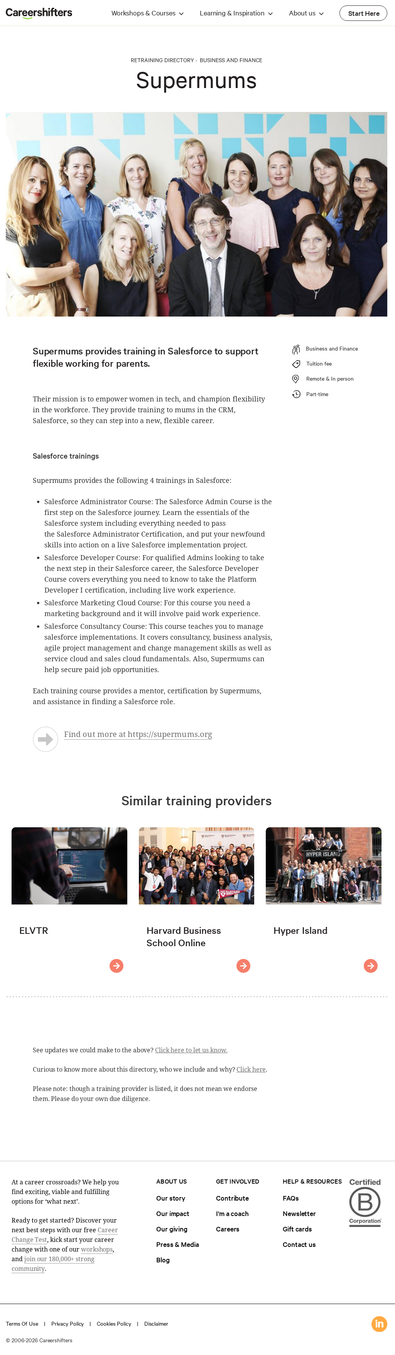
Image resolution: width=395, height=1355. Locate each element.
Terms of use (22, 1323)
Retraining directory (162, 60)
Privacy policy (67, 1323)
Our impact (172, 1213)
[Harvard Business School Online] (243, 966)
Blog (163, 1259)
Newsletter (299, 1213)
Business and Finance (231, 60)
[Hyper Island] (371, 966)
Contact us (299, 1244)
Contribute (232, 1197)
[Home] (39, 17)
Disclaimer (156, 1323)
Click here (251, 1069)
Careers (228, 1228)
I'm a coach (232, 1213)
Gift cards (297, 1228)
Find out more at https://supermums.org (138, 734)
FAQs (291, 1197)
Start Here (364, 12)
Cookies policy (114, 1323)
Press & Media (177, 1244)
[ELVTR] (116, 966)
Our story (171, 1197)
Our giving (171, 1228)
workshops (97, 1249)
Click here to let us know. (191, 1050)
